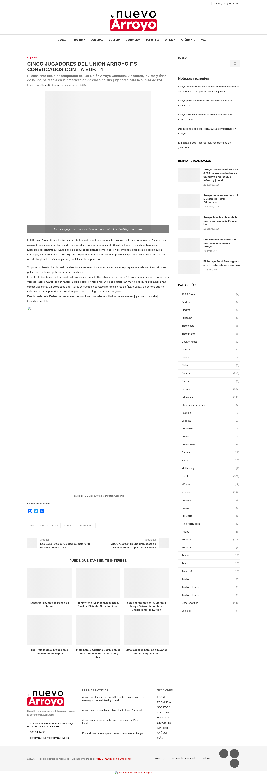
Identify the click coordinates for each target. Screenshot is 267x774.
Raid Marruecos (210, 523)
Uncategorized (210, 602)
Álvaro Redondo (49, 85)
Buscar (182, 57)
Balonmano (210, 333)
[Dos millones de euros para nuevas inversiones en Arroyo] (189, 245)
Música (210, 484)
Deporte (69, 525)
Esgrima (210, 412)
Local (210, 476)
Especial (210, 420)
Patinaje (210, 499)
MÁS (203, 39)
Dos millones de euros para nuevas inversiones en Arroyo (220, 243)
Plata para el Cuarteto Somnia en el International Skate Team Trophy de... (98, 653)
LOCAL (62, 39)
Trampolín (210, 571)
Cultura (210, 373)
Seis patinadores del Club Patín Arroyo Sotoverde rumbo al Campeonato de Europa (146, 606)
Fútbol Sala (210, 444)
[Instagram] (37, 3)
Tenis (210, 563)
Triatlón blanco (210, 587)
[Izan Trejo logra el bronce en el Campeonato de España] (49, 630)
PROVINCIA (78, 39)
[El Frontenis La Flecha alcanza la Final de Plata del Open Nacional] (98, 583)
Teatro (210, 555)
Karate (210, 460)
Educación (210, 397)
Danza (210, 381)
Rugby (210, 531)
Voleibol (210, 610)
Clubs (210, 365)
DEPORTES (152, 39)
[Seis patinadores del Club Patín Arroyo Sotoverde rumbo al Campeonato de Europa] (146, 583)
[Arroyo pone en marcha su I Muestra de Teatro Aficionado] (189, 201)
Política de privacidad (183, 758)
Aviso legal (160, 758)
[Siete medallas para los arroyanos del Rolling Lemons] (146, 630)
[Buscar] (235, 63)
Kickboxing (210, 468)
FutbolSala (86, 525)
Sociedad (210, 539)
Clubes (210, 357)
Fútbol (210, 436)
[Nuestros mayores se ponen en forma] (49, 583)
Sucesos (210, 547)
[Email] (41, 3)
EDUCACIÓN (133, 39)
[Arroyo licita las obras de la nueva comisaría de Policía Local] (189, 223)
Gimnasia (210, 452)
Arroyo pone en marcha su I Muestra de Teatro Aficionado (220, 199)
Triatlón (210, 579)
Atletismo (210, 317)
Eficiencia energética (210, 405)
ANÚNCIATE (188, 39)
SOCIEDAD (97, 39)
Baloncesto (210, 325)
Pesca (210, 507)
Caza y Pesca (210, 341)
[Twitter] (32, 3)
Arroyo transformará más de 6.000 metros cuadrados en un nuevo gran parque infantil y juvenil (220, 175)
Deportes (32, 57)
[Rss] (45, 3)
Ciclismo (210, 349)
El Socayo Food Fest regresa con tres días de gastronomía (221, 263)
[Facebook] (28, 3)
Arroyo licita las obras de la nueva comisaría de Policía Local (220, 221)
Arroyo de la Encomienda (44, 525)
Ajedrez (210, 301)
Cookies (205, 758)
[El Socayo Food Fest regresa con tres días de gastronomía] (189, 267)
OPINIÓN (170, 39)
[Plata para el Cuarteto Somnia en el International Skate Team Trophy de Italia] (98, 630)
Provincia (210, 515)
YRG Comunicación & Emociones (114, 758)
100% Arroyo (210, 294)
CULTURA (114, 39)
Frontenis (210, 428)
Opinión (210, 491)
